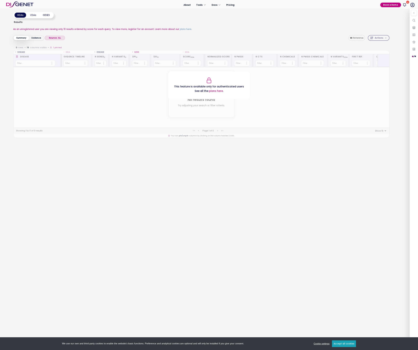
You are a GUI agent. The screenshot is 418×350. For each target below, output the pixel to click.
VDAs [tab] (33, 15)
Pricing (230, 4)
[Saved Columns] (414, 49)
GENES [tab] (46, 15)
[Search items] (414, 20)
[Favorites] (414, 42)
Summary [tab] (21, 37)
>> (222, 130)
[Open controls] (414, 13)
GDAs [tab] (20, 15)
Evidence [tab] (36, 37)
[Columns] (414, 35)
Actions (379, 37)
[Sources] (414, 27)
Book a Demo (390, 4)
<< (194, 130)
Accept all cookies (344, 343)
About (187, 4)
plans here (185, 29)
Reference (358, 37)
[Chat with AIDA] (414, 56)
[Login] (412, 5)
